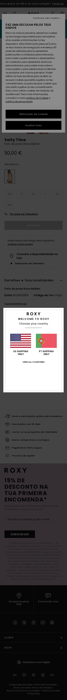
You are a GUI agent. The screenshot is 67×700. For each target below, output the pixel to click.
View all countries (33, 361)
